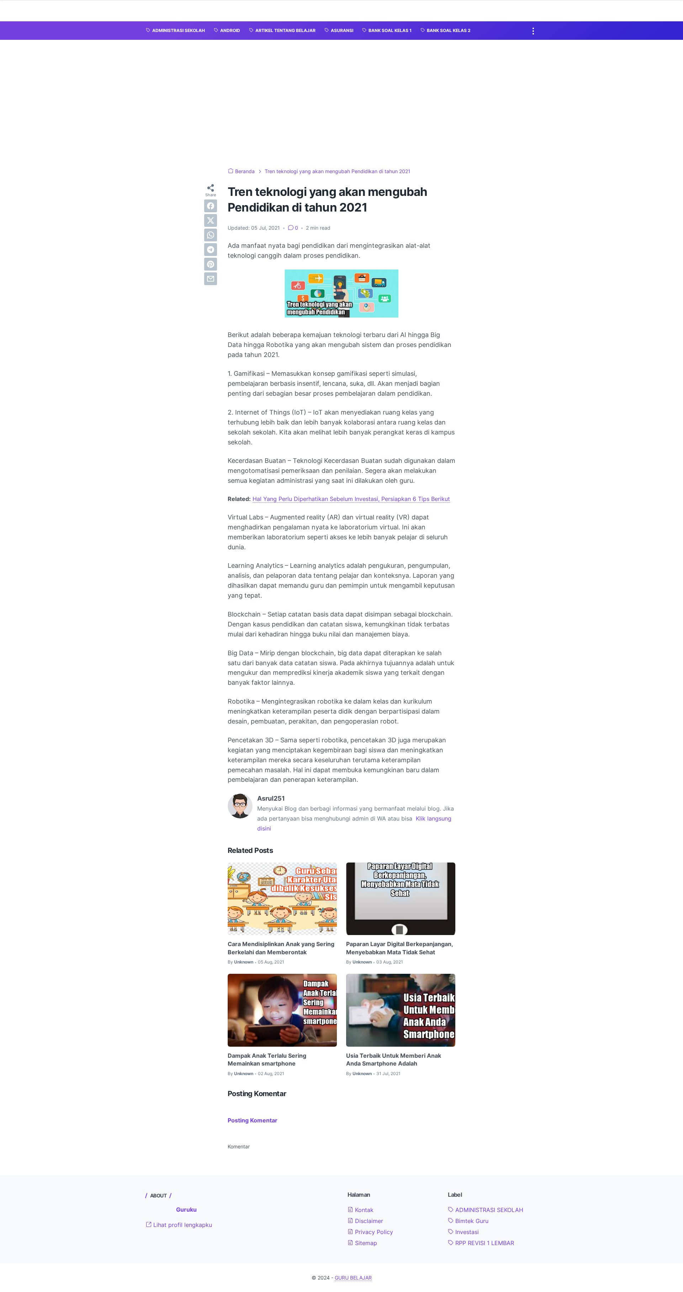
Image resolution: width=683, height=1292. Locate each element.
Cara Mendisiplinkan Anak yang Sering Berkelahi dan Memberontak (281, 947)
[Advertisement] (341, 104)
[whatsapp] (210, 235)
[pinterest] (210, 264)
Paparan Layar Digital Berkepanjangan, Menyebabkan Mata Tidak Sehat (399, 947)
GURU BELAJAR (353, 1278)
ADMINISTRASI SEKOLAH (488, 1209)
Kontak (363, 1209)
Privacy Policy (373, 1231)
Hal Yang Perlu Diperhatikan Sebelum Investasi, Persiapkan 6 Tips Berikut (351, 498)
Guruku (186, 1209)
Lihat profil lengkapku (182, 1224)
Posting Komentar (252, 1120)
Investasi (466, 1231)
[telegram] (210, 249)
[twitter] (210, 220)
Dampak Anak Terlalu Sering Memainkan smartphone (267, 1059)
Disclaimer (368, 1220)
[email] (210, 278)
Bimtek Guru (471, 1220)
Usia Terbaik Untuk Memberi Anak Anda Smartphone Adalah (393, 1059)
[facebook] (210, 205)
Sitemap (365, 1242)
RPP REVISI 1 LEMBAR (484, 1242)
